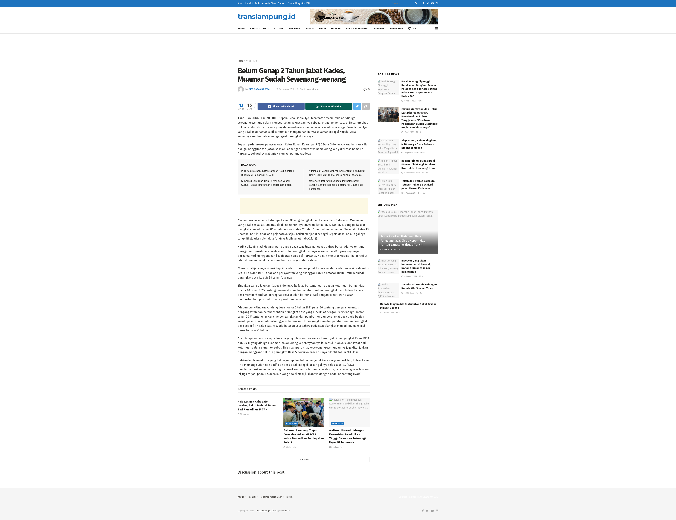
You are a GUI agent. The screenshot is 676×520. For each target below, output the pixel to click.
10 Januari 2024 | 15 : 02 (414, 276)
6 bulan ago (244, 414)
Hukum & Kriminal (357, 28)
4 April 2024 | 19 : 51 (412, 132)
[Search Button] (415, 3)
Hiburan (379, 28)
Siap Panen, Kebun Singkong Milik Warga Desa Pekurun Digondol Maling (419, 144)
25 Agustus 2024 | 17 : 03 (414, 193)
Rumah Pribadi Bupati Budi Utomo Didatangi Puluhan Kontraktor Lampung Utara (418, 164)
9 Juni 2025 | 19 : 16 (391, 249)
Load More (304, 459)
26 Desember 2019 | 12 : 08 (289, 89)
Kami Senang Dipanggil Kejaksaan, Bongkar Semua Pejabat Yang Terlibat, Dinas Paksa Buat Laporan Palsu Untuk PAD (419, 89)
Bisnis (310, 28)
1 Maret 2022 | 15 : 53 (391, 312)
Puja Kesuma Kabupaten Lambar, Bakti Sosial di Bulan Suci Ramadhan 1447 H (257, 405)
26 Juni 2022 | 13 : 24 (412, 293)
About (240, 3)
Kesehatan (396, 28)
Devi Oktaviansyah (259, 89)
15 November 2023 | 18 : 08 (415, 173)
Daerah (336, 28)
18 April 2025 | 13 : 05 (412, 101)
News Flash (251, 61)
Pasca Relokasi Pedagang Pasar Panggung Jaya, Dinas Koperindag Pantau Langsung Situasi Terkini (402, 241)
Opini (322, 28)
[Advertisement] (338, 46)
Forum (281, 3)
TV (414, 28)
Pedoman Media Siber (265, 3)
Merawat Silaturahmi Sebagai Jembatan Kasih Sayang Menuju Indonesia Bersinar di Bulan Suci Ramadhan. (336, 185)
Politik (278, 28)
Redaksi (249, 3)
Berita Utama (258, 28)
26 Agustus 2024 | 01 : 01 (414, 152)
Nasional (295, 28)
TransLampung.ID (263, 510)
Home (241, 28)
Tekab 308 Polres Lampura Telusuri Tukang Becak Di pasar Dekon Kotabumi (418, 184)
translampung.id (266, 16)
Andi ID (286, 510)
